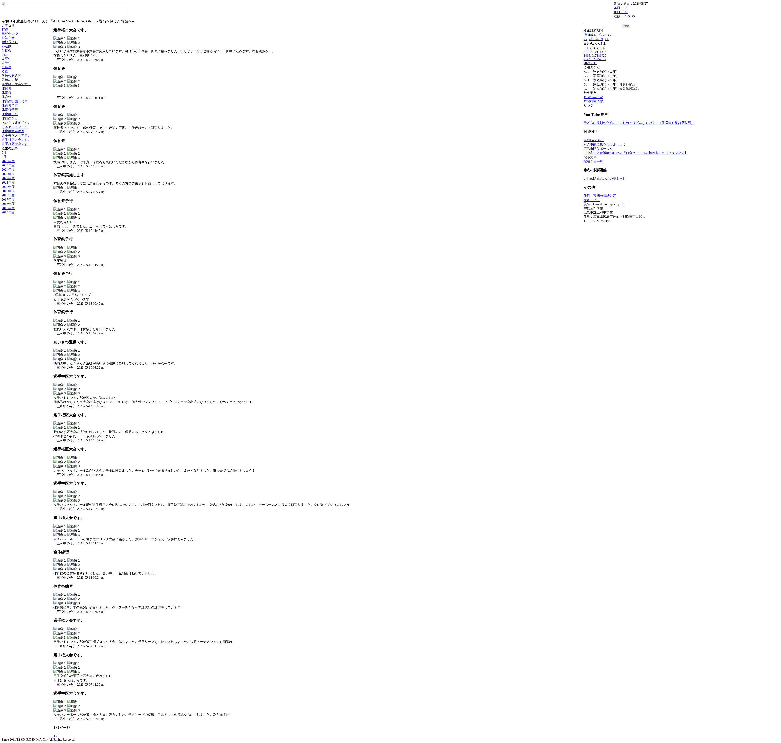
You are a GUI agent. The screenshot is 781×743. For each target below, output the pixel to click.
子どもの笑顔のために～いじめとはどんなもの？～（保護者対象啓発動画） (639, 123)
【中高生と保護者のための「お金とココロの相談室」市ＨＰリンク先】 (636, 153)
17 (595, 55)
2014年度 (8, 212)
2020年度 (8, 186)
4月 (4, 156)
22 (588, 59)
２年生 (6, 62)
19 (601, 55)
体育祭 (6, 88)
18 (598, 55)
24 (595, 59)
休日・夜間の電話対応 (600, 196)
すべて (607, 35)
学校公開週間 (11, 75)
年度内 (593, 35)
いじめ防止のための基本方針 (605, 178)
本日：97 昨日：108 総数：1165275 (624, 12)
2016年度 (8, 203)
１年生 (6, 58)
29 (588, 63)
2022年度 (8, 178)
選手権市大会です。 (16, 84)
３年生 (6, 67)
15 (588, 55)
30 (591, 63)
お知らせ (8, 37)
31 (595, 63)
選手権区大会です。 (16, 135)
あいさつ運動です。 (16, 122)
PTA (5, 54)
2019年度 (8, 191)
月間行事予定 (593, 97)
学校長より (10, 42)
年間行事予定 (593, 101)
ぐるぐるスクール (15, 127)
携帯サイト (592, 200)
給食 (5, 71)
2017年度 (8, 199)
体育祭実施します (15, 101)
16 (591, 55)
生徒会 (6, 50)
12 (601, 52)
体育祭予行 (10, 105)
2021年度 (8, 182)
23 (591, 59)
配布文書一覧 (593, 161)
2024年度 (8, 169)
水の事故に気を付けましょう (605, 144)
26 (601, 59)
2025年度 (8, 165)
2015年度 (8, 208)
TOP (5, 29)
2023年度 (8, 174)
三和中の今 (10, 33)
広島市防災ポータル (598, 148)
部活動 (6, 46)
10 (595, 52)
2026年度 (8, 161)
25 (598, 59)
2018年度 (8, 195)
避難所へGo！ (594, 140)
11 (598, 52)
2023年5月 (596, 39)
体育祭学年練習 (13, 131)
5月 (4, 152)
